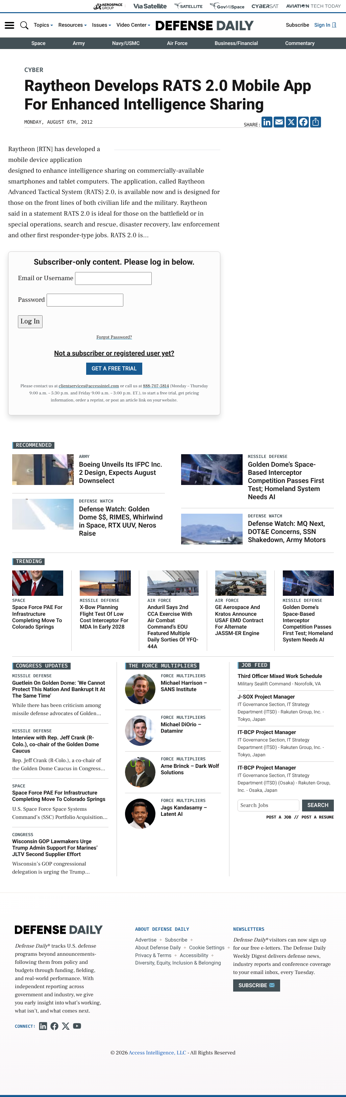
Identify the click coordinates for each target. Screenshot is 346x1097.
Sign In (322, 25)
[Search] (24, 25)
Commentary (300, 43)
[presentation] (140, 689)
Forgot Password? (114, 337)
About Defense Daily (158, 948)
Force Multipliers (183, 676)
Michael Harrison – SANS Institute (184, 686)
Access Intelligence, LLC (157, 1053)
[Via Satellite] (150, 6)
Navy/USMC (126, 43)
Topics (41, 25)
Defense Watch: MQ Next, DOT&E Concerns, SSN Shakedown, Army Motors (287, 531)
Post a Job (278, 817)
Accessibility (194, 955)
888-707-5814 (156, 386)
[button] (9, 25)
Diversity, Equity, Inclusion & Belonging (178, 963)
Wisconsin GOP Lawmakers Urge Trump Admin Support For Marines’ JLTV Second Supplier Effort (55, 847)
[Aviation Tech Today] (313, 6)
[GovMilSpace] (227, 6)
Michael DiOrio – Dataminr (181, 727)
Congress (22, 835)
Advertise (145, 940)
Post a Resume (317, 817)
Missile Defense (99, 601)
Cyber (33, 70)
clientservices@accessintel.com (89, 386)
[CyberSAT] (265, 6)
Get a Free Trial (114, 368)
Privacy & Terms (153, 955)
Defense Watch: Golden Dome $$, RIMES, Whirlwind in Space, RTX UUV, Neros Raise (121, 521)
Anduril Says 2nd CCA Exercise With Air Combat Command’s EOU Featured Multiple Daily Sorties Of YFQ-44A (172, 626)
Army (79, 43)
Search (317, 805)
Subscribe (297, 25)
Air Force (177, 43)
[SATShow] (188, 6)
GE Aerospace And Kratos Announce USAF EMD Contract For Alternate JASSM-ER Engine (239, 620)
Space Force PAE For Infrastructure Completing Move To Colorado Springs (37, 617)
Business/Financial (236, 43)
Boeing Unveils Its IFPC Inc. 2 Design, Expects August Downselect (120, 472)
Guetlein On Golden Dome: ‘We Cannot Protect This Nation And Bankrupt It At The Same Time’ (58, 689)
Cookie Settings (207, 948)
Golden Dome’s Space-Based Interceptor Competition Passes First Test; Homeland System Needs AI (286, 480)
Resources (70, 25)
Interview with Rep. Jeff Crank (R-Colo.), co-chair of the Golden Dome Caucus (55, 744)
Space (38, 43)
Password (31, 299)
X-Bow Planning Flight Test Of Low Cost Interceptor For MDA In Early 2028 (104, 617)
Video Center (132, 25)
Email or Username (45, 278)
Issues (99, 25)
